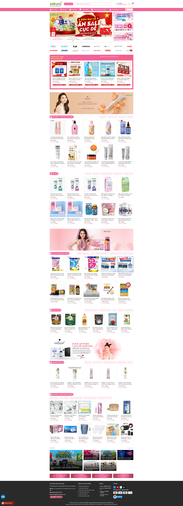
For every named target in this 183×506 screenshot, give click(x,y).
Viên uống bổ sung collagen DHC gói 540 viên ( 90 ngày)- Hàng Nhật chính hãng (91, 274)
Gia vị (114, 310)
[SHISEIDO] (97, 50)
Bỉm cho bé (95, 173)
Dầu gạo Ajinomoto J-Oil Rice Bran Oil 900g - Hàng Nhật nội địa (84, 328)
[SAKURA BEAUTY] (75, 50)
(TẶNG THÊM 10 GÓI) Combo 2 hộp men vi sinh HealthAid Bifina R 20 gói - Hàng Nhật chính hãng (125, 274)
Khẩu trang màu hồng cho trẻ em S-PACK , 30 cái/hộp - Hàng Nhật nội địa (108, 194)
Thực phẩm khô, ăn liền (104, 310)
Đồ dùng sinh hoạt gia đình (90, 397)
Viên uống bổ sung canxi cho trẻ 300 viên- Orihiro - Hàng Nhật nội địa (91, 219)
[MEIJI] (129, 46)
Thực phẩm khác (129, 310)
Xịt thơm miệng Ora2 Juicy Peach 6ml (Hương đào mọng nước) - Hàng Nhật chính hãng (98, 416)
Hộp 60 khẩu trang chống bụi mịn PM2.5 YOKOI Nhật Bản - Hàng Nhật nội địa (70, 438)
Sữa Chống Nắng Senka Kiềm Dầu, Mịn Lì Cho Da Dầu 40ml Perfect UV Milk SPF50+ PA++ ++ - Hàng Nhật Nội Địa (91, 79)
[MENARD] (119, 46)
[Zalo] (121, 487)
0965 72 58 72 (123, 4)
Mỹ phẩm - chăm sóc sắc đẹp (62, 117)
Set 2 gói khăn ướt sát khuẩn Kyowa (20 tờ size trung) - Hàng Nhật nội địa (126, 416)
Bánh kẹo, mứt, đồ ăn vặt (91, 310)
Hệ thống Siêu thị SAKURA (104, 495)
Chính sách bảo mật (83, 488)
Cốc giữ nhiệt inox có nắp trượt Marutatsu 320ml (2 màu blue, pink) (83, 438)
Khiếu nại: (104, 492)
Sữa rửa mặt (88, 362)
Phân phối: (105, 489)
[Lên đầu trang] (181, 502)
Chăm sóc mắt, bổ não (116, 253)
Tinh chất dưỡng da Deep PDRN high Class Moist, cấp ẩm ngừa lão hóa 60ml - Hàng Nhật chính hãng (125, 137)
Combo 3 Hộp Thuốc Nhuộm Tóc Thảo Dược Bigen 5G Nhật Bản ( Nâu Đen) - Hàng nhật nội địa (123, 79)
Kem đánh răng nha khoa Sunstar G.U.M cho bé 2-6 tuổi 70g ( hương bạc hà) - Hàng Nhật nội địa (57, 194)
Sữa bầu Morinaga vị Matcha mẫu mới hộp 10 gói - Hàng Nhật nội (126, 328)
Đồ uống (120, 310)
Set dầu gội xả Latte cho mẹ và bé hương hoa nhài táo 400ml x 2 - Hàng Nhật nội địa (108, 219)
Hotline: (105, 486)
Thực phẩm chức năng (60, 253)
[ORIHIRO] (64, 50)
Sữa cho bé (88, 173)
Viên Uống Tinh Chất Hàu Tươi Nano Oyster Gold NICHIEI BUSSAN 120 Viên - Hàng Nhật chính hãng (74, 299)
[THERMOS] (108, 50)
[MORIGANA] (54, 50)
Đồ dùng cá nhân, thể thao (105, 397)
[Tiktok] (124, 487)
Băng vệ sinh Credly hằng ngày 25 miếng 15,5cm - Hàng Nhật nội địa (74, 219)
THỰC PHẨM (85, 9)
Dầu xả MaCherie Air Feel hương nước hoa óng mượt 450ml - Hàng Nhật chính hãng (73, 137)
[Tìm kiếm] (75, 4)
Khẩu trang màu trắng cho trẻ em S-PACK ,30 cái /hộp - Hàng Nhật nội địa (125, 194)
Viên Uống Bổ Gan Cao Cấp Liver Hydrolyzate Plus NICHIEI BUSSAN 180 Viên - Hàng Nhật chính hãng (57, 299)
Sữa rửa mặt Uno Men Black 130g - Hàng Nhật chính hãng (57, 162)
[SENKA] (86, 50)
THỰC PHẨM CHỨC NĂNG (100, 9)
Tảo (92, 253)
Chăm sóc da (103, 116)
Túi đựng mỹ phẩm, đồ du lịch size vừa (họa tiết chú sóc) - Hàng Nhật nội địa (112, 416)
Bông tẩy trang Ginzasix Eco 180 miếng (84, 416)
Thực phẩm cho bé (128, 173)
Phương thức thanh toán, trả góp (86, 490)
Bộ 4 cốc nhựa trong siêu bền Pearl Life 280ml (97, 438)
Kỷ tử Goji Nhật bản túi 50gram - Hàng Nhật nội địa (112, 328)
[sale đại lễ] (81, 24)
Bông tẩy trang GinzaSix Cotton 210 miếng (56, 416)
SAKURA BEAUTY (116, 9)
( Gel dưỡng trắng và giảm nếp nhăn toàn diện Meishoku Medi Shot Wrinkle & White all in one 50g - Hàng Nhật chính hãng (91, 162)
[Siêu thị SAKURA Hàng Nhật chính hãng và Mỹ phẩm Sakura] (56, 4)
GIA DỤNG (74, 9)
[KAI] (75, 46)
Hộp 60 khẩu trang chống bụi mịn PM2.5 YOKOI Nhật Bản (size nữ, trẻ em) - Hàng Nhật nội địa (56, 438)
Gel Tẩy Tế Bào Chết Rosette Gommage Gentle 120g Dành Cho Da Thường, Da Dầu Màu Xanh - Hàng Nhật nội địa (107, 79)
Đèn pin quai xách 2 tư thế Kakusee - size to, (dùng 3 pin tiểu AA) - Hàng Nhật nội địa (126, 438)
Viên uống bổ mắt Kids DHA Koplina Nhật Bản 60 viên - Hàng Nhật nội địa (124, 219)
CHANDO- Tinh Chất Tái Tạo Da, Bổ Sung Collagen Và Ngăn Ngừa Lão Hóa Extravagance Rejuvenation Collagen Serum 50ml (108, 383)
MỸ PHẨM (54, 9)
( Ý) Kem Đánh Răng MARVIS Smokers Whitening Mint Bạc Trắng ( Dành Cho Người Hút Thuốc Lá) (108, 162)
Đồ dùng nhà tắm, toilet (76, 397)
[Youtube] (117, 487)
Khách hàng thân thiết (84, 495)
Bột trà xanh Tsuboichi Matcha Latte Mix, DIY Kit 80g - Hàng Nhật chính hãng (70, 328)
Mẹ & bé (54, 173)
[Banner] (123, 16)
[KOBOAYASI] (86, 46)
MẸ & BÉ (64, 9)
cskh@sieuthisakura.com (59, 494)
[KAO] (64, 46)
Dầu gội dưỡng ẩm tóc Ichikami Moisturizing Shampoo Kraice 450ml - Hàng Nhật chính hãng (91, 137)
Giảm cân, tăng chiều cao (102, 253)
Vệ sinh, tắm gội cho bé (106, 173)
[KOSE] (108, 46)
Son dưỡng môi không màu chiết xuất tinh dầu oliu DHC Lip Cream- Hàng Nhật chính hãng (57, 137)
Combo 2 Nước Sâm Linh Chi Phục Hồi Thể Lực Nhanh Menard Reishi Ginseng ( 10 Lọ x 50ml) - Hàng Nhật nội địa (75, 79)
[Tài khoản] (129, 4)
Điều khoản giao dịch (84, 486)
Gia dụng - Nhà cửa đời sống (62, 394)
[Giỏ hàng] (132, 4)
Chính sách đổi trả (83, 494)
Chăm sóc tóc (122, 116)
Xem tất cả (130, 448)
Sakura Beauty (57, 362)
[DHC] (54, 46)
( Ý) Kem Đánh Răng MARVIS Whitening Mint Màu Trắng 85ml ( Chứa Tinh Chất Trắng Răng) (125, 162)
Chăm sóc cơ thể (112, 116)
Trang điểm (130, 116)
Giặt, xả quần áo (64, 397)
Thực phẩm (56, 310)
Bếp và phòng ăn (54, 397)
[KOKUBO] (97, 46)
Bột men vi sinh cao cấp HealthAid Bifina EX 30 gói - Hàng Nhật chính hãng (124, 299)
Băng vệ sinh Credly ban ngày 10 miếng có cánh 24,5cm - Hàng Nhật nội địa (57, 219)
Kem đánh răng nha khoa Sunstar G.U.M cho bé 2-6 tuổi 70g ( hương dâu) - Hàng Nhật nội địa (74, 194)
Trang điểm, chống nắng (109, 362)
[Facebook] (114, 487)
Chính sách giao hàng (84, 492)
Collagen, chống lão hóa (82, 253)
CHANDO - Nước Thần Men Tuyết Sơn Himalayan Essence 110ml (125, 383)
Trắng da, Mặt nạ (122, 362)
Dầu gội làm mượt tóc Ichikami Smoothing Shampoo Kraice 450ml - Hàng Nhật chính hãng (108, 137)
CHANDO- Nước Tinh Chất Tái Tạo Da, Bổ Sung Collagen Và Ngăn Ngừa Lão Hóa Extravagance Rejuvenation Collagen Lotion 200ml (91, 383)
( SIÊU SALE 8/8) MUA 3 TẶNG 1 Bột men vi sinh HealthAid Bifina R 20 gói (108, 274)
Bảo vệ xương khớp (128, 253)
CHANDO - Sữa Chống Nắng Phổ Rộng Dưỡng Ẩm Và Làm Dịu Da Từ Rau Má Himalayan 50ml (74, 383)
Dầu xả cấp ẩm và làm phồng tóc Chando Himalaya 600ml (57, 383)
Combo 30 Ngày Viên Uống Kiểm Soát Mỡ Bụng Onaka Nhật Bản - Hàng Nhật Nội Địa (59, 79)
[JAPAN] (129, 50)
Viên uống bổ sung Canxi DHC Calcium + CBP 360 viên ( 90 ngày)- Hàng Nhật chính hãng (74, 274)
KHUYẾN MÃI (130, 9)
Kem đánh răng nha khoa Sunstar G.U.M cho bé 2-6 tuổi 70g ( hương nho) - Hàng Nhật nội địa (91, 194)
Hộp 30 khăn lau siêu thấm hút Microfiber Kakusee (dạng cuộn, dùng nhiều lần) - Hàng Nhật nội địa (112, 438)
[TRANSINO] (119, 50)
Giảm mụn (130, 362)
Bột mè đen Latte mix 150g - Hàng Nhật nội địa (98, 328)
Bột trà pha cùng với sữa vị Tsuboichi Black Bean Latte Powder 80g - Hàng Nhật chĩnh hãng (56, 328)
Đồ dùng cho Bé (117, 173)
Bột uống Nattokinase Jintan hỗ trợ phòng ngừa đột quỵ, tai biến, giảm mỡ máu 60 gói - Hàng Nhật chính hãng (108, 299)
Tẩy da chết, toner (97, 362)
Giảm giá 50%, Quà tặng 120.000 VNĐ (102, 56)
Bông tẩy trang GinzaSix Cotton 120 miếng (70, 416)
